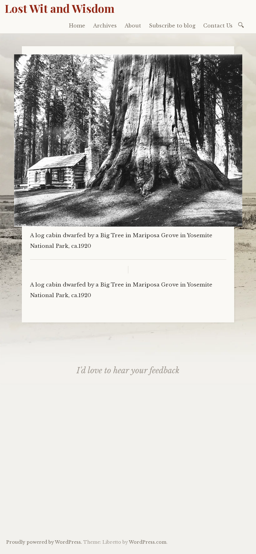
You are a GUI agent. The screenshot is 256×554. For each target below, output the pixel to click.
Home (77, 25)
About (133, 25)
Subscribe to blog (172, 25)
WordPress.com (147, 542)
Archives (105, 25)
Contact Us (218, 25)
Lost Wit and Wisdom (60, 8)
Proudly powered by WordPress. (44, 542)
